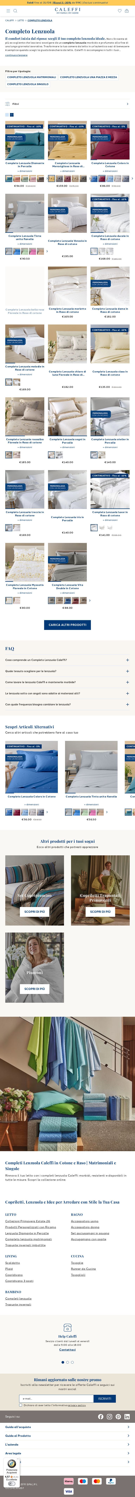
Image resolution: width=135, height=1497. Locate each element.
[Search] (15, 11)
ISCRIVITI (104, 1398)
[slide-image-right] (40, 140)
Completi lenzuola (18, 1298)
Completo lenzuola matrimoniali (28, 1239)
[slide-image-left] (9, 140)
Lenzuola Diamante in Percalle (27, 1233)
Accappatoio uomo (85, 1221)
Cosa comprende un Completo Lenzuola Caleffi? (36, 660)
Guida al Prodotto (18, 1435)
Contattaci (67, 1349)
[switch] (11, 1484)
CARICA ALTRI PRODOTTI (67, 625)
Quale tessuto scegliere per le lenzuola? (30, 671)
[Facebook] (100, 1416)
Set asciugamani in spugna (90, 1233)
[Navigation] (8, 11)
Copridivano (14, 1275)
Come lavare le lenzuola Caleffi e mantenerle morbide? (40, 682)
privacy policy (77, 1405)
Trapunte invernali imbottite (25, 1245)
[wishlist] (120, 11)
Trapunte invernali (18, 1304)
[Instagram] (109, 1416)
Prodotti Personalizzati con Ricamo (30, 1227)
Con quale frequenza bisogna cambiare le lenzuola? (38, 704)
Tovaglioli (78, 1275)
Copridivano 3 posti (19, 1281)
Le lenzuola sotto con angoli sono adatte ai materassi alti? (42, 693)
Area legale (13, 1453)
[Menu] (18, 1460)
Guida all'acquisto (18, 1427)
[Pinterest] (118, 1416)
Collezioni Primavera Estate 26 (27, 1221)
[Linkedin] (127, 1416)
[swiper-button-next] (47, 178)
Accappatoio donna (85, 1227)
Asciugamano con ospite (88, 1239)
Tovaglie (77, 1263)
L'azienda (11, 1444)
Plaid (9, 1269)
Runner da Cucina (83, 1269)
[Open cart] (127, 11)
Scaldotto (12, 1263)
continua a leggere (16, 55)
